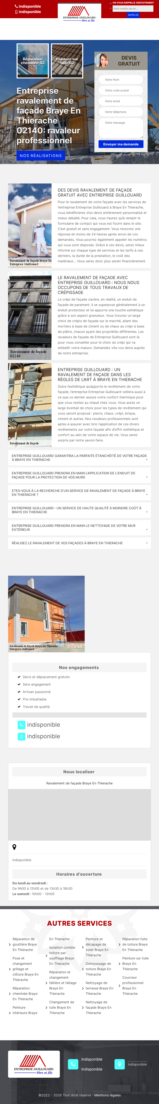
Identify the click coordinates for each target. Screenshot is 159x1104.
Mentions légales (107, 1095)
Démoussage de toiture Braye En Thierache (98, 968)
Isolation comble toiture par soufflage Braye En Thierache (62, 955)
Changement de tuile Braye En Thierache (61, 1007)
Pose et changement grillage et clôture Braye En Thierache (26, 969)
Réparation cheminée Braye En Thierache (25, 993)
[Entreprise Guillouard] (79, 13)
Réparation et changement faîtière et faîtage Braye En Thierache (62, 983)
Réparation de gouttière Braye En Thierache (25, 944)
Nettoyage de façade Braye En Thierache (98, 1007)
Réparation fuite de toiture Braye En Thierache (135, 944)
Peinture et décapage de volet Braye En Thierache (97, 947)
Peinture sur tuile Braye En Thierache (135, 963)
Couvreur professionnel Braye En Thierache (132, 985)
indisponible (29, 6)
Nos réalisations (41, 155)
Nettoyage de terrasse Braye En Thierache (99, 988)
